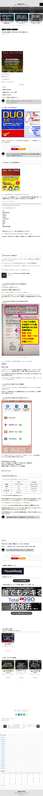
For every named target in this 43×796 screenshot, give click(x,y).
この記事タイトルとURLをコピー (22, 710)
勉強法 (11, 7)
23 (21, 781)
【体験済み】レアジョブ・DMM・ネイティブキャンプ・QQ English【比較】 (25, 671)
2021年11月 (3, 766)
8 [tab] (24, 25)
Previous (1, 19)
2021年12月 (3, 764)
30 (21, 783)
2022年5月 (3, 754)
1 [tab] (17, 25)
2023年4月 (3, 750)
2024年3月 (3, 743)
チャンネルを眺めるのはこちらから (20, 613)
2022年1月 (3, 762)
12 (39, 777)
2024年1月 (3, 747)
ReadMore (8, 650)
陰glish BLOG (21, 4)
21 (9, 781)
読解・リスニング (32, 9)
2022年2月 (3, 760)
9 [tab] (25, 25)
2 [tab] (18, 25)
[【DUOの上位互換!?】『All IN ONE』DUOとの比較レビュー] (21, 715)
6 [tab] (22, 25)
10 (27, 777)
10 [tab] (26, 25)
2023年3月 (3, 752)
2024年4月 (3, 741)
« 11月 (2, 785)
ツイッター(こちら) (36, 101)
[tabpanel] (7, 19)
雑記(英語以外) (32, 11)
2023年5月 (3, 748)
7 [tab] (23, 25)
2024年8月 (3, 737)
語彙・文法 (32, 7)
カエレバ (15, 147)
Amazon (22, 558)
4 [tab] (20, 25)
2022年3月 (3, 758)
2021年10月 (3, 768)
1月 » (5, 785)
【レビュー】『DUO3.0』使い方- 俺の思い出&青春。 (19, 273)
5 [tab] (21, 25)
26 (39, 781)
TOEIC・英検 (10, 11)
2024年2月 (3, 745)
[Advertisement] (21, 42)
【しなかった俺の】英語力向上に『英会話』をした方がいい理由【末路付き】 (11, 671)
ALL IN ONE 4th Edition (15, 146)
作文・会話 (11, 9)
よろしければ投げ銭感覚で (20, 580)
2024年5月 (3, 739)
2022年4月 (3, 756)
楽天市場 (14, 558)
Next (42, 19)
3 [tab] (19, 25)
